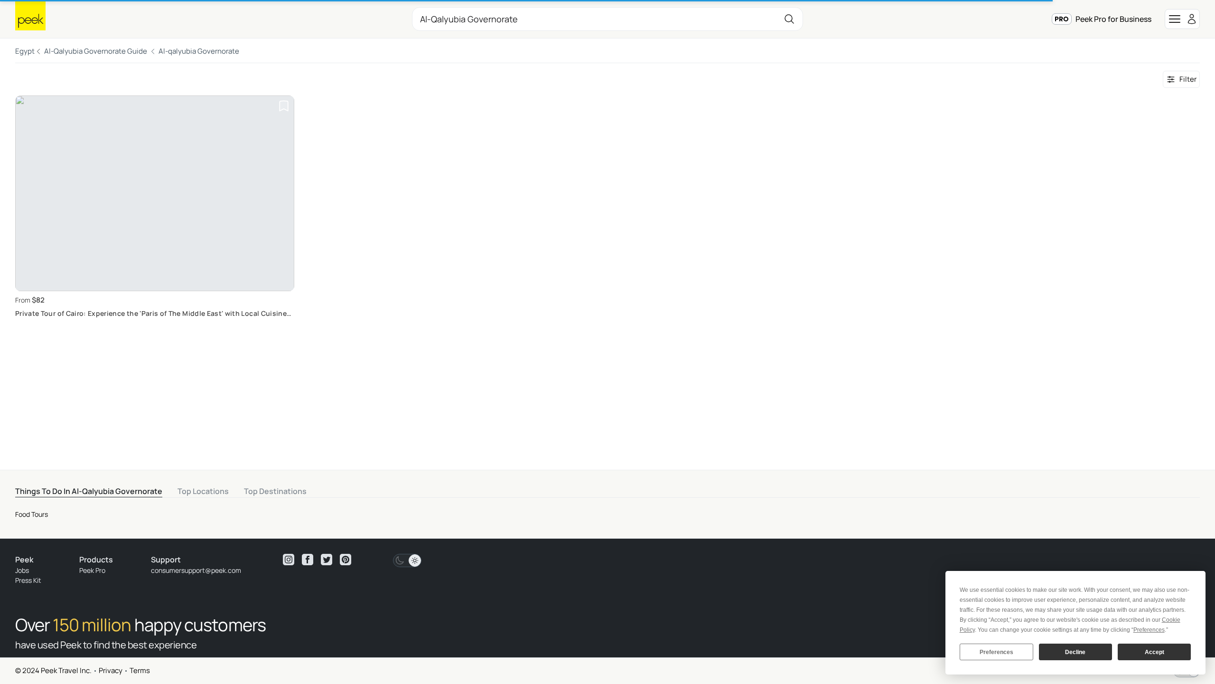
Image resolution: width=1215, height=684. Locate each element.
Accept (1154, 652)
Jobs (22, 570)
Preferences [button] (1149, 630)
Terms (140, 670)
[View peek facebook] (307, 559)
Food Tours (31, 514)
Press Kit (28, 580)
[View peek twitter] (326, 559)
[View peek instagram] (288, 559)
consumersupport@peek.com (196, 570)
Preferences (996, 652)
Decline (1075, 652)
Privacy (110, 670)
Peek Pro (92, 570)
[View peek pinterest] (345, 559)
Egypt (25, 51)
